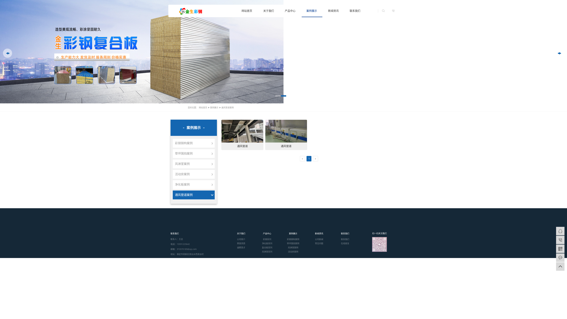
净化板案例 (182, 184)
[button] (7, 53)
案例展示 (311, 10)
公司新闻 (319, 239)
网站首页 (247, 10)
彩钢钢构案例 (184, 143)
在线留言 (345, 243)
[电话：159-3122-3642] (560, 240)
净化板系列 (267, 243)
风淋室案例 (182, 164)
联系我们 (355, 10)
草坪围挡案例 (184, 153)
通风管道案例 (227, 107)
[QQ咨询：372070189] (560, 231)
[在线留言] (560, 257)
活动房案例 (182, 174)
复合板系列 (267, 247)
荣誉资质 (241, 243)
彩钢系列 (267, 239)
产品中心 (290, 10)
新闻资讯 (333, 10)
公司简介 (241, 239)
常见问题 (319, 243)
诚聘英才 (241, 247)
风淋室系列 (267, 251)
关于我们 (268, 10)
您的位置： (193, 107)
